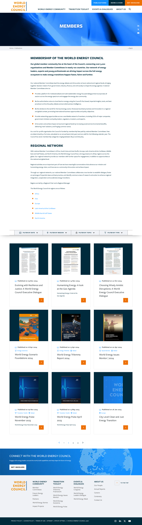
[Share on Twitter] (139, 29)
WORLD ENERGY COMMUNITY (40, 483)
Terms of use (40, 521)
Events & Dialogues (79, 483)
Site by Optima (59, 521)
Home (11, 48)
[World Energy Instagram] (115, 521)
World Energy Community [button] (51, 9)
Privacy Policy (16, 521)
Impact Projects (38, 506)
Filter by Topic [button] (85, 233)
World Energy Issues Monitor (60, 496)
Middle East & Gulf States (43, 213)
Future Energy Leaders (38, 494)
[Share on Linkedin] (139, 26)
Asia (36, 199)
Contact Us (98, 500)
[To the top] (121, 483)
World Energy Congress (78, 489)
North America (40, 218)
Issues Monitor (106, 351)
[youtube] (139, 33)
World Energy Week (81, 499)
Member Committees (37, 489)
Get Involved (133, 3)
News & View (117, 3)
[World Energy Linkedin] (120, 521)
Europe (37, 203)
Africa (37, 194)
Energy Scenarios (22, 351)
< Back (130, 48)
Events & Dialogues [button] (102, 9)
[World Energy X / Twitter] (124, 521)
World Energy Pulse (60, 507)
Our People (98, 485)
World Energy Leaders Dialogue (80, 494)
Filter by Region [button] (56, 233)
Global (74, 351)
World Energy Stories (40, 503)
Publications (100, 3)
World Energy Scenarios (58, 502)
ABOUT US (98, 482)
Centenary (98, 496)
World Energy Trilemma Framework (58, 490)
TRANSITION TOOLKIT (58, 483)
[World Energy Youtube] (129, 521)
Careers (97, 493)
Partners (36, 499)
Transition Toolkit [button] (79, 9)
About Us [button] (121, 9)
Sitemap (50, 521)
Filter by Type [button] (113, 233)
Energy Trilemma (64, 351)
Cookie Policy (29, 521)
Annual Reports (99, 489)
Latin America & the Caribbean (45, 208)
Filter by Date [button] (28, 233)
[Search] (130, 9)
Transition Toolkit (22, 413)
